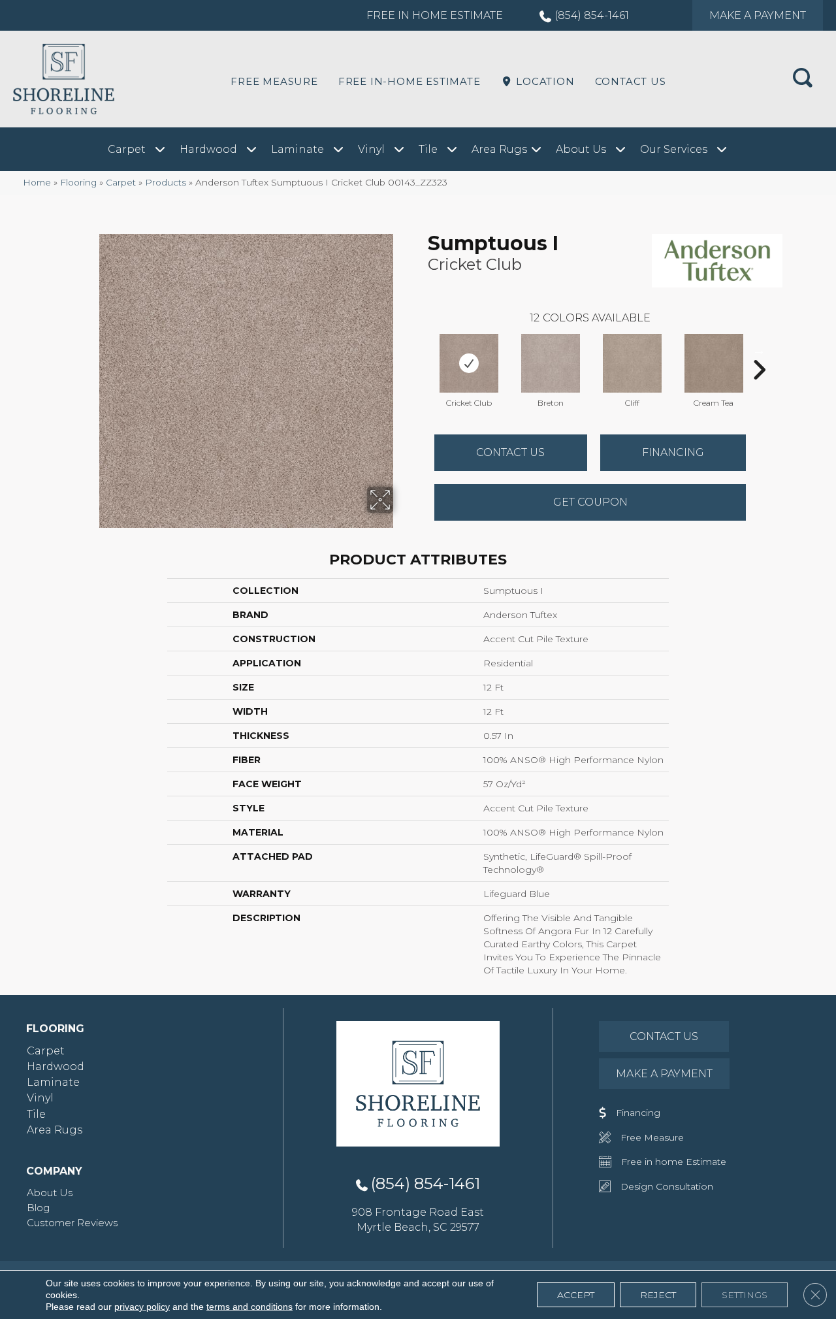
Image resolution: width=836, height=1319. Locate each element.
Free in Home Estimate (434, 15)
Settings (744, 1295)
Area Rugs (54, 1130)
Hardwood (55, 1066)
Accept (575, 1295)
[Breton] (550, 363)
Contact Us (630, 81)
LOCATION (543, 81)
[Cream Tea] (714, 363)
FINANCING (673, 452)
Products (165, 182)
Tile (36, 1114)
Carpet (121, 182)
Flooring (78, 182)
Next (759, 350)
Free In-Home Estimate (409, 81)
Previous (421, 350)
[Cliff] (632, 363)
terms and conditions (249, 1306)
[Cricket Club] (469, 363)
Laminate (53, 1082)
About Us (49, 1192)
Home (37, 182)
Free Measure (274, 81)
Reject (658, 1295)
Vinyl (40, 1098)
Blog (38, 1207)
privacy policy (142, 1306)
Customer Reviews (72, 1222)
